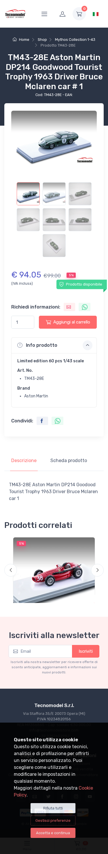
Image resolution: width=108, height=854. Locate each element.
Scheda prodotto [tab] (68, 460)
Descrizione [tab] (24, 460)
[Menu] (44, 13)
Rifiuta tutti (53, 808)
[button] (54, 345)
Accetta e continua (53, 833)
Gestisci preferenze (53, 820)
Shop (42, 39)
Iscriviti (86, 651)
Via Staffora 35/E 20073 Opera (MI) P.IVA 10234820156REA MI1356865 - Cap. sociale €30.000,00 (54, 719)
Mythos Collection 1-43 (75, 39)
